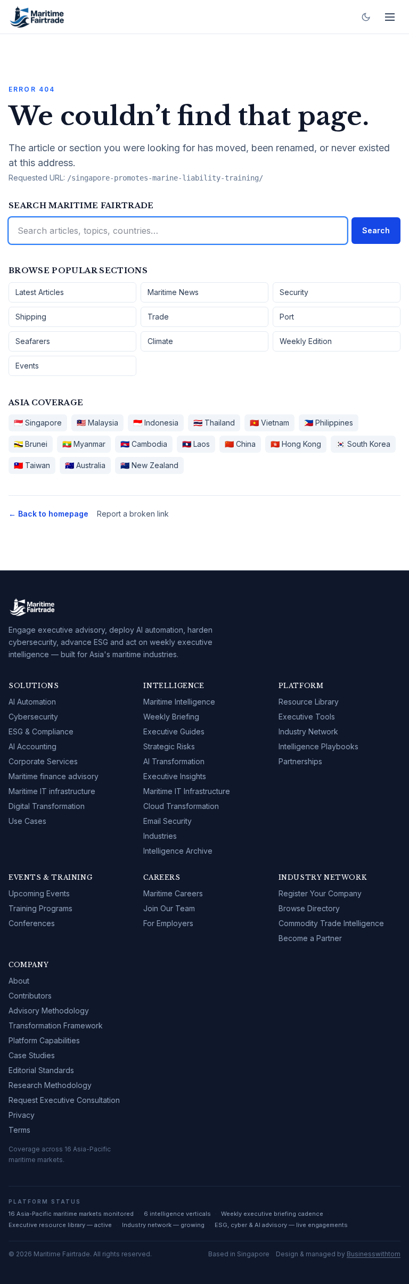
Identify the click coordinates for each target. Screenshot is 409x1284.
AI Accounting (32, 746)
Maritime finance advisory (54, 776)
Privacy (22, 1114)
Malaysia (97, 422)
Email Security (167, 820)
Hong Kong (296, 443)
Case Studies (32, 1055)
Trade (158, 316)
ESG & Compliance (41, 731)
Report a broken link (133, 513)
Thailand (214, 422)
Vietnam (269, 422)
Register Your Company (320, 893)
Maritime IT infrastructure (52, 791)
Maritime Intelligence (179, 701)
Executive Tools (307, 716)
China (240, 443)
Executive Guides (173, 731)
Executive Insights (174, 776)
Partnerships (300, 761)
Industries (160, 835)
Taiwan (32, 465)
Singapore (38, 422)
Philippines (328, 422)
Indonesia (155, 422)
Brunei (30, 443)
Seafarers (32, 341)
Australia (85, 465)
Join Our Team (169, 908)
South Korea (363, 443)
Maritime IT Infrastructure (186, 791)
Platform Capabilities (44, 1040)
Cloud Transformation (181, 806)
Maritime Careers (173, 893)
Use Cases (27, 820)
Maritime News (173, 292)
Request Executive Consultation (64, 1100)
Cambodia (143, 443)
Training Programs (40, 908)
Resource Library (309, 701)
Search (376, 230)
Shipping (30, 316)
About (19, 980)
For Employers (168, 923)
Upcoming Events (39, 893)
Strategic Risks (169, 746)
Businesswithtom (373, 1254)
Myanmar (83, 443)
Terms (19, 1129)
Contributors (30, 995)
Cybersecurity (33, 716)
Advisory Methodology (49, 1010)
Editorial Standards (41, 1070)
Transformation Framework (56, 1025)
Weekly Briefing (171, 716)
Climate (160, 341)
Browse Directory (309, 908)
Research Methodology (50, 1085)
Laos (196, 443)
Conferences (32, 923)
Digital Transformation (47, 806)
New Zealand (149, 465)
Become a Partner (310, 938)
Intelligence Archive (177, 850)
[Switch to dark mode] (366, 17)
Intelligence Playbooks (318, 746)
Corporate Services (43, 761)
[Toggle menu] (389, 17)
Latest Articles (39, 292)
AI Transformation (173, 761)
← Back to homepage (48, 513)
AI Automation (32, 701)
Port (287, 316)
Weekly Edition (306, 341)
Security (294, 292)
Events (27, 365)
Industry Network (308, 731)
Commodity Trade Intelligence (331, 923)
